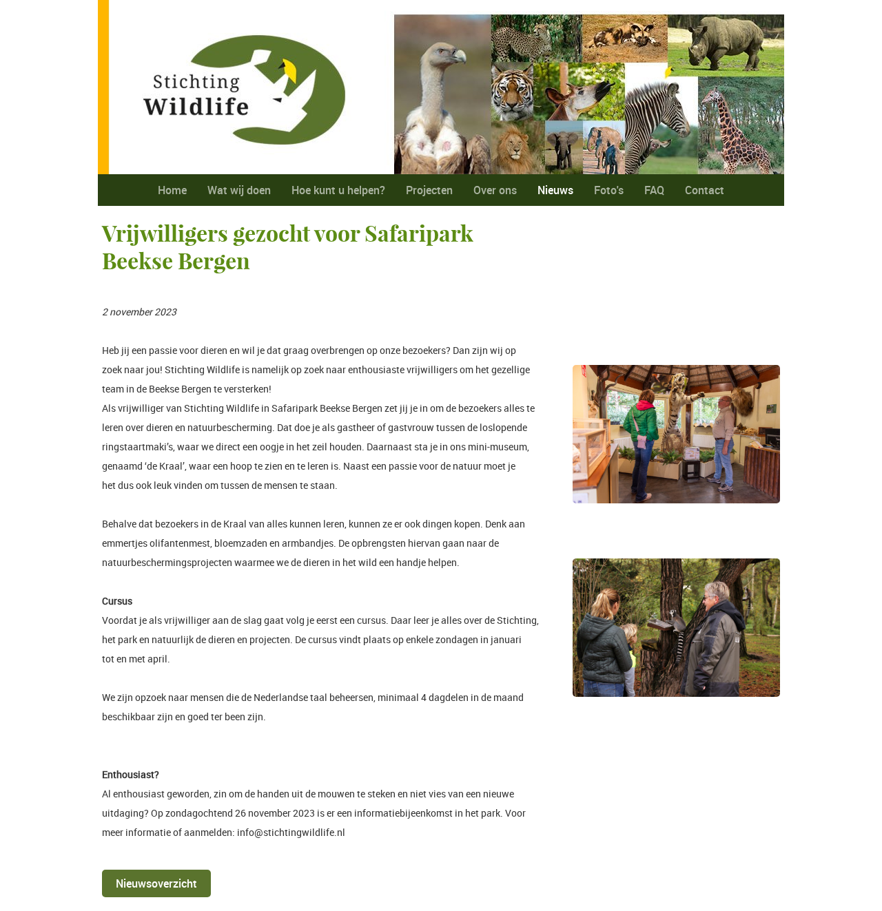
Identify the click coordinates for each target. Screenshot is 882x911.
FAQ (654, 190)
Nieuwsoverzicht (156, 883)
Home (172, 190)
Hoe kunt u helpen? (338, 190)
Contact (704, 190)
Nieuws (555, 190)
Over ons (495, 190)
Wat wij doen (239, 190)
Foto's (609, 190)
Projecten (429, 190)
